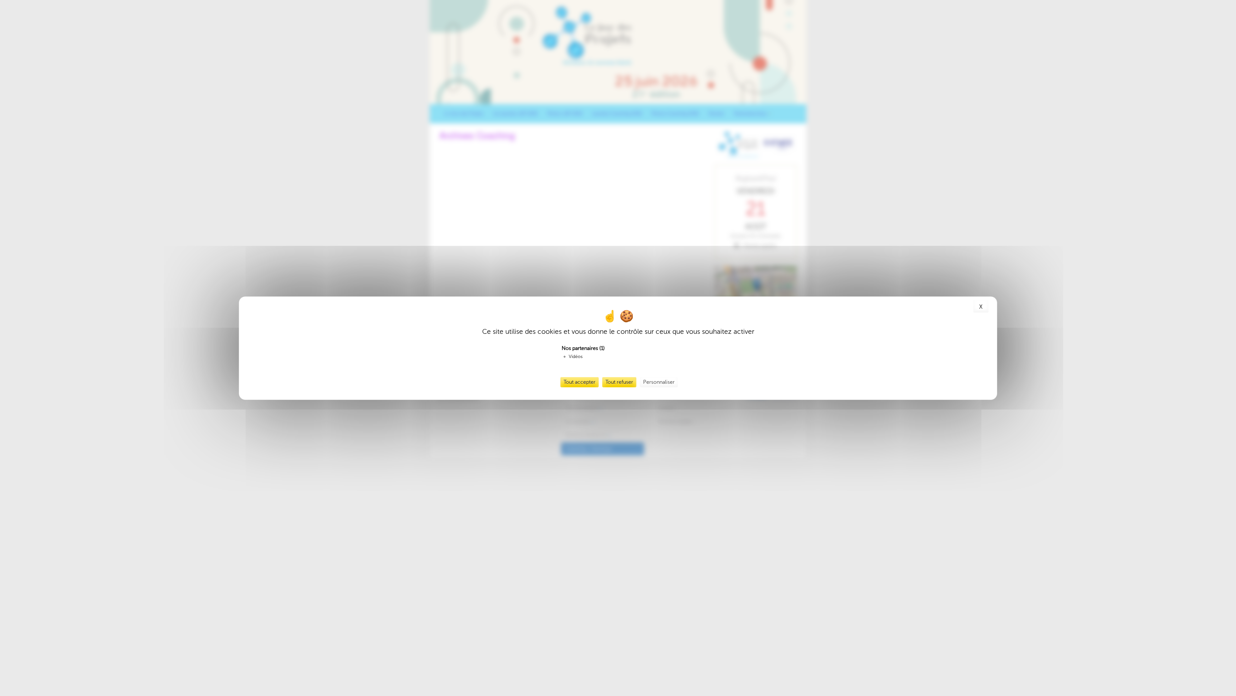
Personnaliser (659, 382)
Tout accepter (579, 382)
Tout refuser (619, 382)
